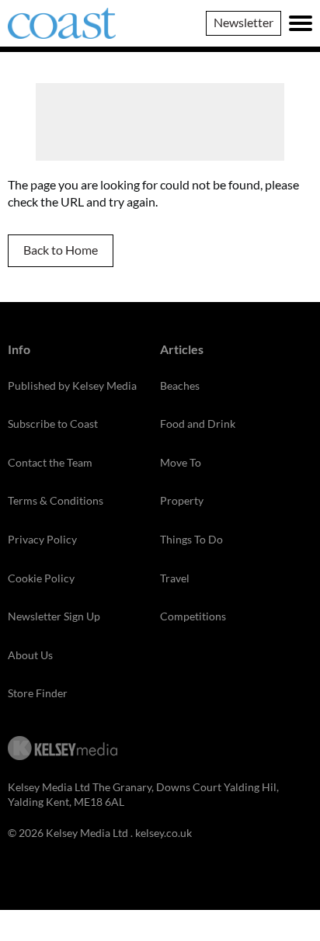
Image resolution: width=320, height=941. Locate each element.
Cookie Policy (41, 578)
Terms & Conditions (55, 500)
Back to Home (60, 249)
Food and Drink (197, 423)
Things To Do (191, 539)
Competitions (193, 616)
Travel (175, 578)
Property (181, 500)
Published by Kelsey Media (72, 385)
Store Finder (38, 693)
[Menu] (300, 23)
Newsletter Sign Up (54, 616)
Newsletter (243, 22)
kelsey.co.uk (163, 832)
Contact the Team (50, 462)
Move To (180, 462)
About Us (30, 654)
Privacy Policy (42, 539)
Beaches (180, 385)
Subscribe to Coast (53, 423)
